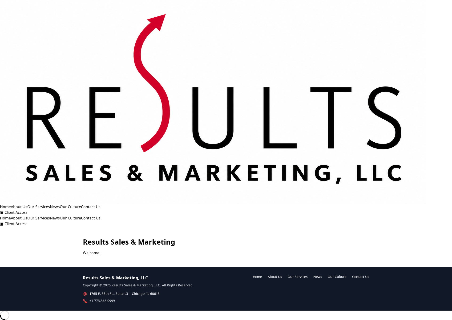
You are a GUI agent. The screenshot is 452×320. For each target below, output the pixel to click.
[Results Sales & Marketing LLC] (226, 102)
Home (5, 206)
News (55, 206)
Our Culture (70, 206)
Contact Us (91, 206)
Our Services (38, 206)
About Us (19, 206)
